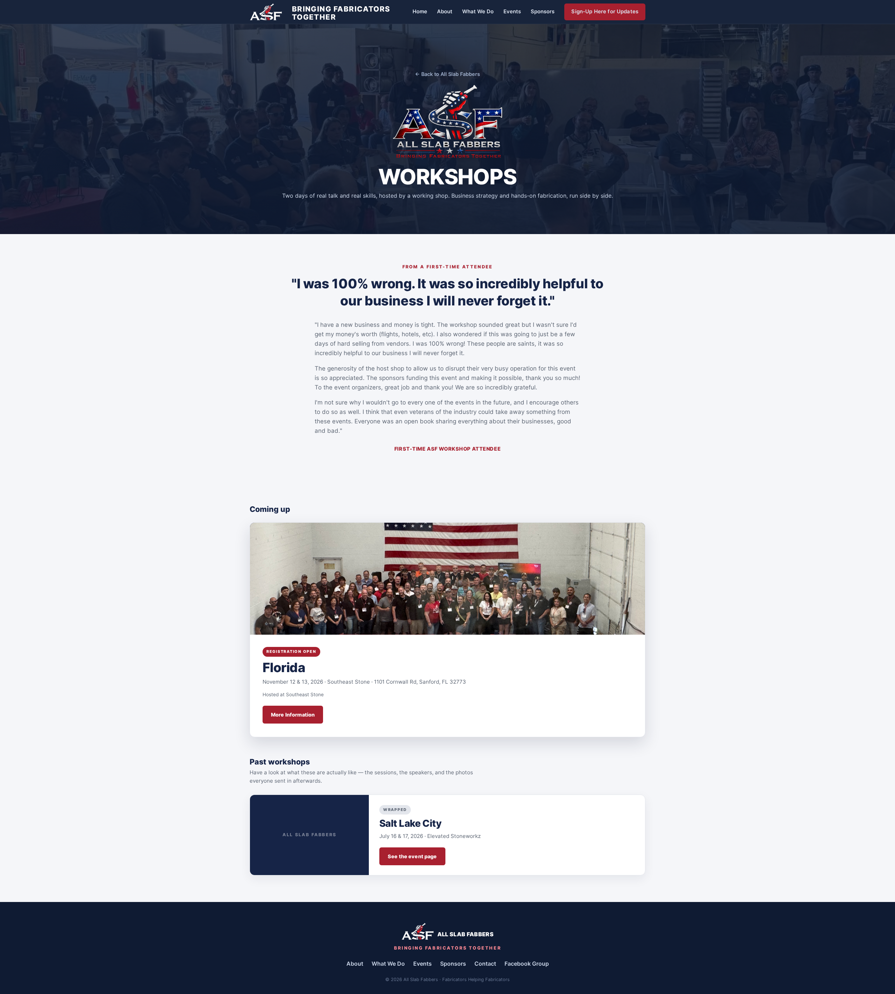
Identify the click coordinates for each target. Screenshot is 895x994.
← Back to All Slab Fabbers (447, 74)
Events (512, 11)
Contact (485, 963)
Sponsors (542, 11)
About (444, 11)
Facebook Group (526, 963)
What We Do (478, 11)
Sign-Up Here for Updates (604, 11)
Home (420, 11)
